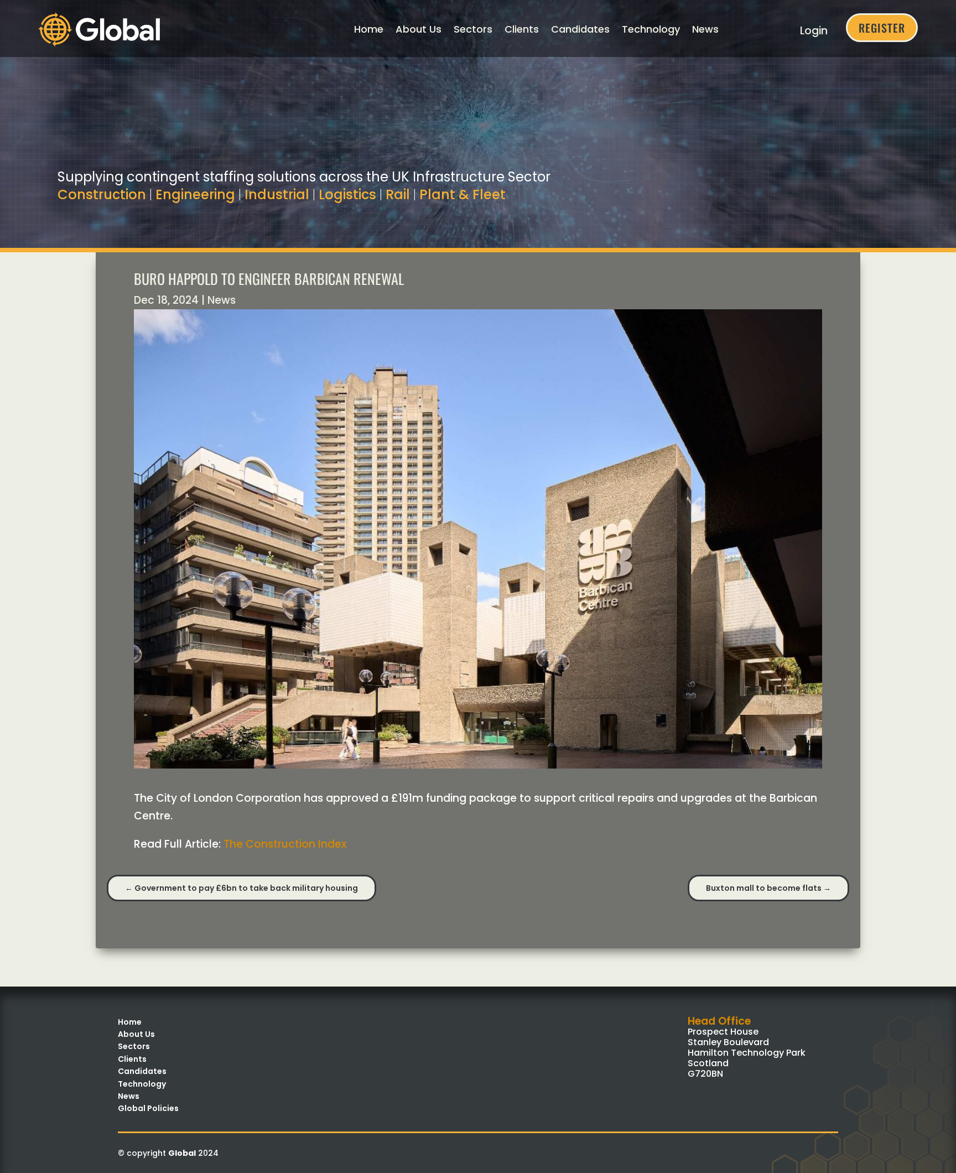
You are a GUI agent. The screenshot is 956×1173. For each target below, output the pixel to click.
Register (882, 27)
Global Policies (148, 1108)
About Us (418, 29)
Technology (651, 29)
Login (814, 30)
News (705, 29)
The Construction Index (285, 844)
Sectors (473, 29)
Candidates (580, 29)
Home (368, 29)
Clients (522, 29)
